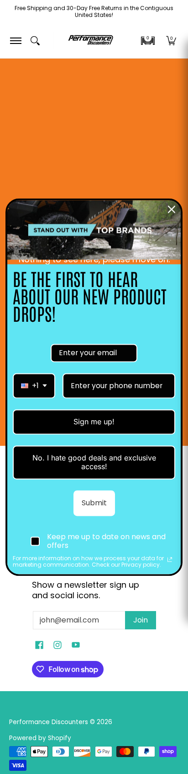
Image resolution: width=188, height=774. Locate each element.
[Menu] (15, 40)
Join (140, 620)
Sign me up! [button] (94, 421)
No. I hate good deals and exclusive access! (94, 462)
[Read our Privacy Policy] (169, 559)
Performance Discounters (48, 722)
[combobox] (34, 385)
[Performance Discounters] (90, 40)
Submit (94, 503)
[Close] (172, 209)
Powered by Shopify (40, 738)
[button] (148, 41)
